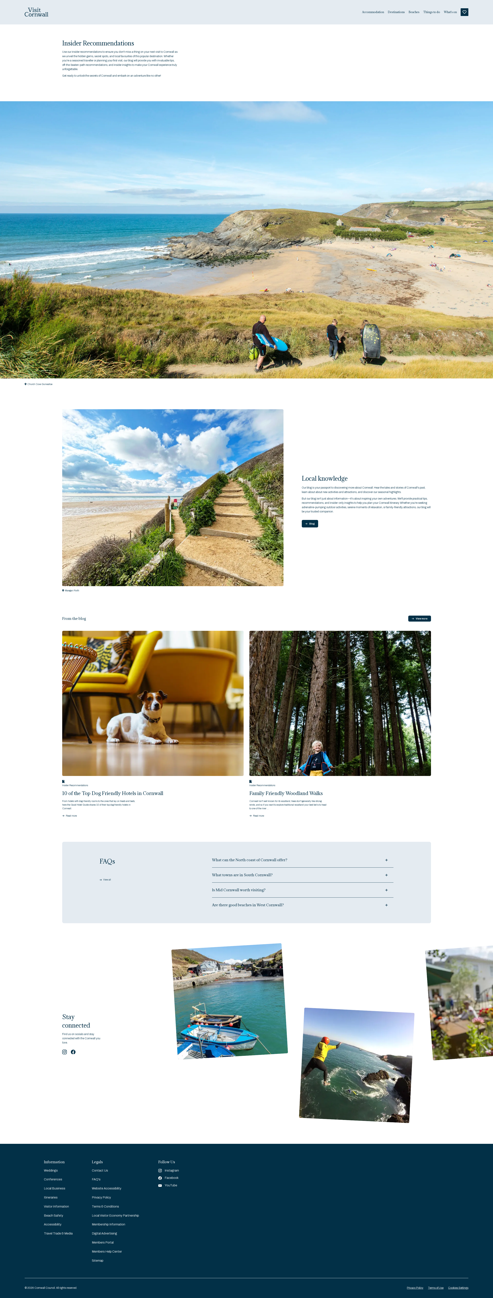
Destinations (396, 12)
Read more (71, 815)
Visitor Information (56, 1206)
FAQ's (96, 1179)
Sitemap (97, 1260)
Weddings (51, 1170)
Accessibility (52, 1224)
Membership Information (108, 1224)
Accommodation (373, 12)
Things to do (431, 12)
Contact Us (100, 1170)
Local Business (54, 1188)
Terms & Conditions (105, 1206)
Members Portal (103, 1242)
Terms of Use (436, 1287)
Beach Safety (53, 1215)
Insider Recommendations (75, 785)
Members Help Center (107, 1251)
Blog (312, 523)
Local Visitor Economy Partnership (115, 1215)
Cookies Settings (458, 1287)
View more (422, 618)
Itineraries (51, 1197)
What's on (450, 12)
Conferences (53, 1179)
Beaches (414, 12)
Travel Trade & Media (58, 1233)
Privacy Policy (101, 1197)
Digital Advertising (104, 1233)
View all (107, 880)
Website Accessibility (106, 1188)
